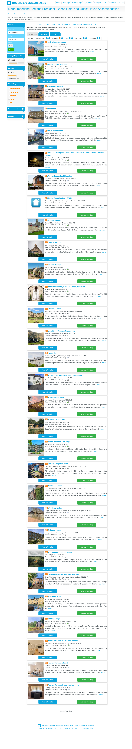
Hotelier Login (77, 3)
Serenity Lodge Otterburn (58, 464)
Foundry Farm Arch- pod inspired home (63, 685)
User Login (66, 3)
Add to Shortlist (47, 59)
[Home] (44, 725)
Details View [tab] (33, 34)
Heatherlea (52, 353)
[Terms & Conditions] (80, 725)
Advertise (112, 3)
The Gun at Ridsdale (55, 86)
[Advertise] (59, 725)
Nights (10, 42)
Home (58, 3)
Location (11, 29)
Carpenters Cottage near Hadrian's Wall (63, 574)
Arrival (10, 36)
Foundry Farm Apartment (58, 663)
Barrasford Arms (54, 596)
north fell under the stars (56, 42)
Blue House (51, 108)
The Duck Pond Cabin (56, 419)
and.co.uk (29, 2)
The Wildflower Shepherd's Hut (60, 552)
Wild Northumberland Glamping (59, 176)
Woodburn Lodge (55, 508)
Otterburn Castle (54, 309)
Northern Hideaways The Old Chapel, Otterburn (66, 287)
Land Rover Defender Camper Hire (61, 331)
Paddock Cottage (54, 220)
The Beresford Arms (56, 397)
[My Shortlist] (51, 725)
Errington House (54, 530)
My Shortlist (88, 3)
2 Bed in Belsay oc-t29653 (57, 64)
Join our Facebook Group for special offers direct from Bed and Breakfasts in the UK (67, 24)
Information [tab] (44, 34)
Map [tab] (55, 34)
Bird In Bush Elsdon (55, 131)
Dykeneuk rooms (54, 242)
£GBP (105, 3)
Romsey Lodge (54, 619)
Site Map (120, 3)
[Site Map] (91, 725)
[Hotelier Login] (69, 725)
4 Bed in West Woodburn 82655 (59, 198)
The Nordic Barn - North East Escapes (63, 641)
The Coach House (55, 486)
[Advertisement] (116, 54)
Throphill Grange (54, 264)
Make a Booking (87, 59)
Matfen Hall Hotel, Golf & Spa (59, 441)
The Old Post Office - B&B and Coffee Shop (65, 375)
